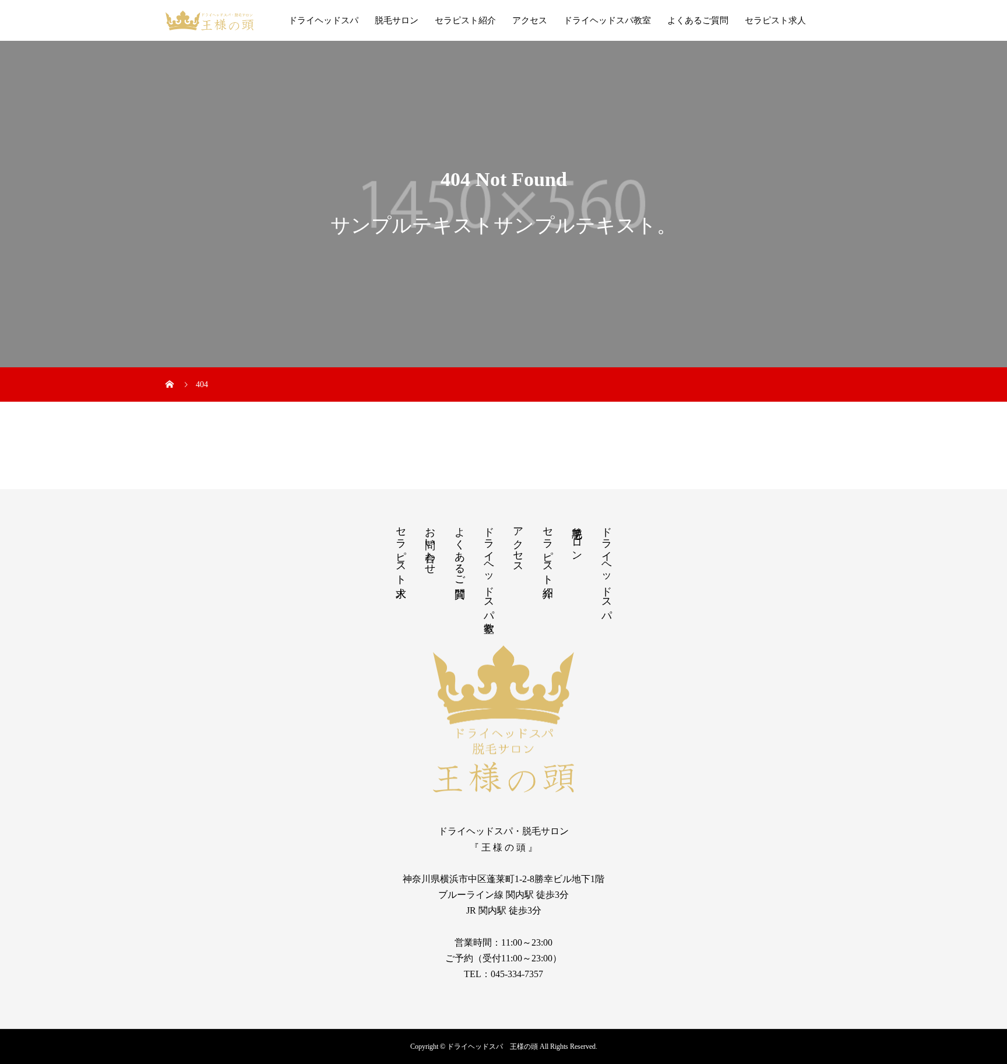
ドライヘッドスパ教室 (607, 20)
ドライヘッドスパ (323, 20)
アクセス (529, 20)
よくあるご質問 (697, 20)
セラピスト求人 (775, 20)
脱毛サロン (396, 20)
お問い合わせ (430, 544)
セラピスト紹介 (465, 20)
